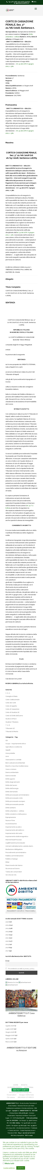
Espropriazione (11, 817)
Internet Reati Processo (14, 840)
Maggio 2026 (10, 1035)
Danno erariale (11, 775)
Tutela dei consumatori (14, 872)
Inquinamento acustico (14, 827)
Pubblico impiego (12, 859)
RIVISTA (24, 1085)
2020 (7, 941)
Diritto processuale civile (14, 798)
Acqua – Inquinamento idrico (16, 743)
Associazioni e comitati (13, 759)
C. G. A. (8, 693)
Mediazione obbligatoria (14, 849)
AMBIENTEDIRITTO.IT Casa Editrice (22, 1014)
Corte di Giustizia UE (12, 712)
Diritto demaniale (12, 791)
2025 (7, 925)
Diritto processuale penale (15, 804)
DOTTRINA (28, 1087)
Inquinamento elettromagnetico (17, 836)
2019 (7, 944)
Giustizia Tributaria (12, 722)
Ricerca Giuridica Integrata (20, 1092)
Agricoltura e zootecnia (14, 747)
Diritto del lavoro (11, 785)
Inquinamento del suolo (14, 833)
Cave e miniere (11, 769)
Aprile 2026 (9, 1038)
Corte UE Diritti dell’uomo (14, 715)
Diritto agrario (10, 779)
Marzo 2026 (10, 1042)
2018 (7, 947)
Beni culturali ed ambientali (15, 763)
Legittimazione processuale (15, 843)
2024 (7, 928)
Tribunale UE (10, 728)
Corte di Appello (11, 706)
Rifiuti (7, 862)
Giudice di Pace (11, 719)
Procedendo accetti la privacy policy (21, 969)
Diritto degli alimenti (13, 782)
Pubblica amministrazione (14, 856)
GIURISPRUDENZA (14, 1087)
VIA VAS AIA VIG (11, 875)
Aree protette (10, 753)
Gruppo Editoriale (26, 1095)
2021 (7, 938)
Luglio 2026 (10, 1029)
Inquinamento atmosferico (15, 830)
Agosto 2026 (10, 1026)
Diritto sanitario (11, 808)
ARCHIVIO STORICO (26, 1097)
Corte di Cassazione (12, 709)
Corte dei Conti (11, 703)
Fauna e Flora (10, 820)
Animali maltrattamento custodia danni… (20, 846)
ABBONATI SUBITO (20, 1090)
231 (7, 740)
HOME (15, 1085)
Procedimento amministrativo (16, 852)
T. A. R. (8, 725)
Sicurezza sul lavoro (13, 868)
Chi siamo (11, 1097)
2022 (7, 935)
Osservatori (11, 1095)
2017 (7, 951)
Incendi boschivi (11, 824)
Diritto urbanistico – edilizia (15, 811)
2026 (7, 922)
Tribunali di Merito (12, 731)
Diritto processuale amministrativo (17, 795)
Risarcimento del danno (14, 865)
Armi (7, 756)
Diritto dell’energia (12, 788)
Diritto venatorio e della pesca (16, 814)
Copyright (14, 1110)
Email (7, 961)
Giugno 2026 (10, 1032)
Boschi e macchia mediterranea (17, 766)
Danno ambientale (12, 772)
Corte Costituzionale (13, 699)
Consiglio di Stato (11, 696)
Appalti (8, 750)
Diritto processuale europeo (15, 801)
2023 (7, 931)
